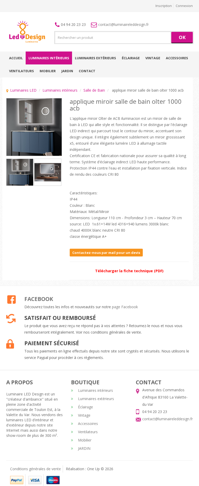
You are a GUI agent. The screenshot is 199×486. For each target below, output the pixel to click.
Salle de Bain (94, 90)
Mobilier (48, 71)
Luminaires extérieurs (95, 58)
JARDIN (67, 71)
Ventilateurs (21, 71)
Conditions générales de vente (35, 468)
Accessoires (177, 58)
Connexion (184, 5)
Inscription (163, 5)
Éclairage (131, 58)
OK (182, 37)
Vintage (152, 58)
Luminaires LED (23, 90)
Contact (87, 71)
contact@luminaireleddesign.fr (123, 24)
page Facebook (125, 306)
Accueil (16, 58)
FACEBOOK (38, 299)
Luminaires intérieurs (49, 58)
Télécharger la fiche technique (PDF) (129, 270)
